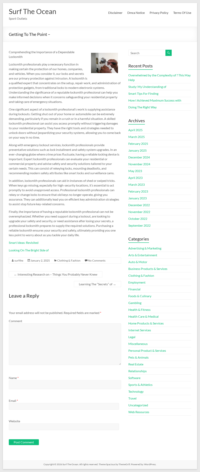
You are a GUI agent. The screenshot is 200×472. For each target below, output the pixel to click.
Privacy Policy (159, 12)
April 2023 (135, 177)
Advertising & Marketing (144, 248)
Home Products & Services (146, 323)
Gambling (134, 303)
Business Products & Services (147, 268)
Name (14, 378)
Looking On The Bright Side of (29, 250)
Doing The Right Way (142, 107)
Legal (131, 337)
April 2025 (135, 130)
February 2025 (138, 143)
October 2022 (137, 218)
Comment (15, 321)
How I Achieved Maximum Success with (154, 100)
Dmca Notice (136, 12)
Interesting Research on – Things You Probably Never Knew (55, 274)
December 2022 (139, 205)
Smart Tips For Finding (143, 93)
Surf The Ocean (32, 11)
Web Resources (138, 412)
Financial (134, 289)
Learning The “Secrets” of (97, 284)
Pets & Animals (138, 357)
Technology (136, 391)
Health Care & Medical (143, 316)
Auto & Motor (137, 262)
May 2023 (135, 171)
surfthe (18, 260)
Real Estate (135, 364)
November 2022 (139, 212)
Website (14, 421)
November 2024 (139, 164)
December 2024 (139, 157)
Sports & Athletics (140, 384)
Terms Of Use (182, 12)
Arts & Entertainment (142, 255)
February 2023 (138, 191)
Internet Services (139, 330)
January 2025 (137, 150)
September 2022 (139, 225)
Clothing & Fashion (68, 260)
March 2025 (136, 137)
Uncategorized (138, 405)
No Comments (96, 260)
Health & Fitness (139, 309)
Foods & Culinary (139, 296)
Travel (132, 398)
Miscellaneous (138, 344)
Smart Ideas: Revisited (23, 242)
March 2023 (136, 184)
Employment (137, 282)
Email (13, 400)
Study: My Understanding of (147, 86)
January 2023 (137, 198)
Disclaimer (115, 12)
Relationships (137, 371)
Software (134, 378)
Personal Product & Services (147, 350)
